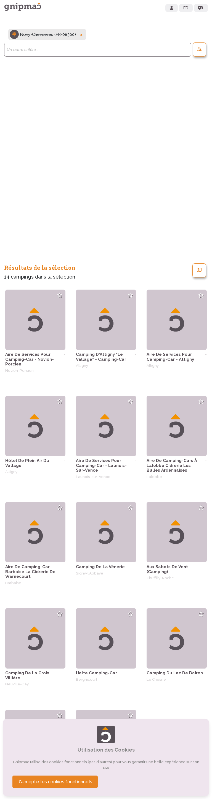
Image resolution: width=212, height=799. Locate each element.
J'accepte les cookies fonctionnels (55, 781)
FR (185, 8)
